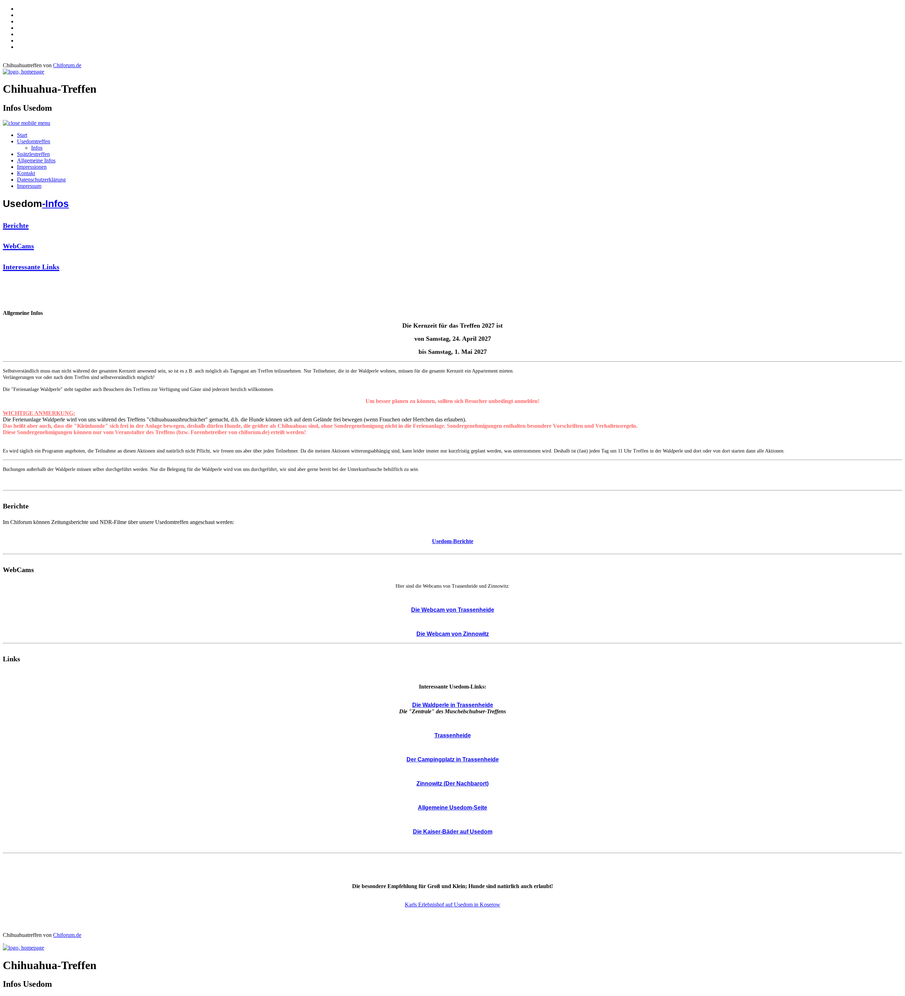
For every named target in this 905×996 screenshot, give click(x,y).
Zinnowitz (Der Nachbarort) (452, 784)
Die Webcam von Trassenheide (452, 610)
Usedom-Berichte (452, 541)
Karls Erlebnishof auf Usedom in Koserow (452, 905)
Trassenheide (452, 735)
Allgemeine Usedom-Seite (452, 808)
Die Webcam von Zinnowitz (452, 634)
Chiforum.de (67, 65)
